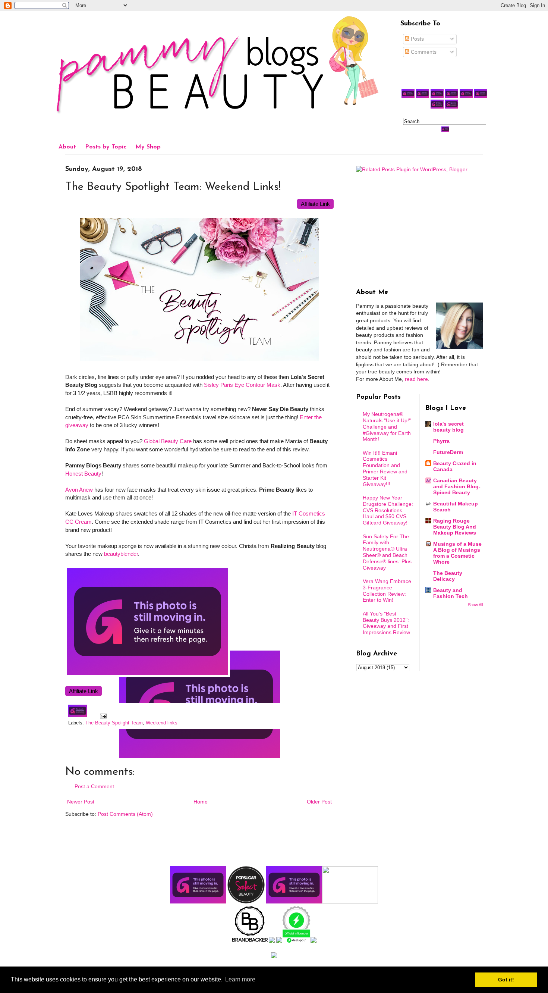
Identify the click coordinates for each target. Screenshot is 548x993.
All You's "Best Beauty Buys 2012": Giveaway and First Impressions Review (386, 623)
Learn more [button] (240, 979)
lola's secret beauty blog (448, 427)
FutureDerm (448, 452)
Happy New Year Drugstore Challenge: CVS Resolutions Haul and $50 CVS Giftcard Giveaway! (388, 510)
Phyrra (441, 441)
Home (200, 802)
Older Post (319, 802)
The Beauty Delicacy (447, 576)
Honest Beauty (83, 473)
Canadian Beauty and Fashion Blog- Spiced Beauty (457, 486)
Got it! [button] (506, 980)
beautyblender (121, 554)
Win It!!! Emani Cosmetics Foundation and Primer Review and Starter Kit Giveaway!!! (385, 468)
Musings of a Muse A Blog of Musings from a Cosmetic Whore (457, 553)
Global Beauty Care (168, 441)
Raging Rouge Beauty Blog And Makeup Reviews (454, 527)
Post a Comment (94, 786)
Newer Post (80, 802)
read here (416, 379)
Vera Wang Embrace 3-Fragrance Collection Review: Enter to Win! (387, 590)
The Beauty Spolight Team (114, 723)
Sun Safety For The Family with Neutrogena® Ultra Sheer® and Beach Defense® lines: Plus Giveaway (387, 552)
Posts (416, 39)
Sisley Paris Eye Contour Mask (242, 385)
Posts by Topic (105, 147)
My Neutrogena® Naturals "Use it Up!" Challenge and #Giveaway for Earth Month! (387, 426)
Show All (475, 604)
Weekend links (161, 723)
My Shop (148, 147)
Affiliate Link (315, 204)
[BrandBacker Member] (250, 941)
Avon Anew (79, 489)
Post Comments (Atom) (125, 814)
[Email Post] (102, 715)
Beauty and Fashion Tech (450, 593)
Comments (423, 52)
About (67, 147)
